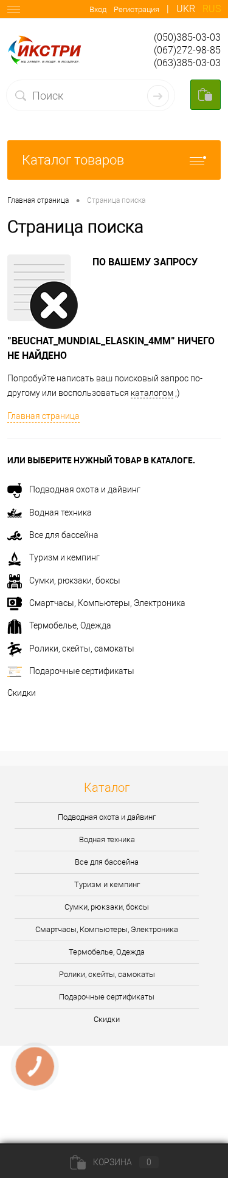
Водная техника (60, 512)
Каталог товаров (73, 160)
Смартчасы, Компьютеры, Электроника (107, 603)
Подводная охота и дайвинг (84, 489)
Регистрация (136, 9)
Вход (97, 9)
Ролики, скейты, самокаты (81, 648)
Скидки (21, 693)
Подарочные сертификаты (81, 671)
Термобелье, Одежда (70, 625)
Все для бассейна (63, 535)
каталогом (152, 393)
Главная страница (43, 416)
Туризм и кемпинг (64, 557)
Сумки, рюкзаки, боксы (74, 580)
